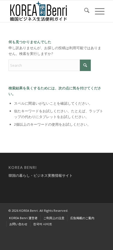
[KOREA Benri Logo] (47, 11)
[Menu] (96, 11)
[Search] (84, 11)
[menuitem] (84, 11)
